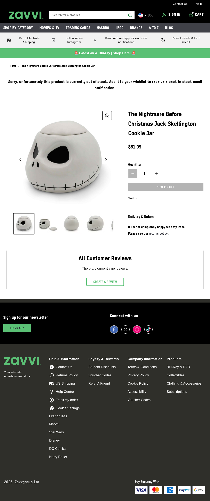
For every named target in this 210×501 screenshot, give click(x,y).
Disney (54, 440)
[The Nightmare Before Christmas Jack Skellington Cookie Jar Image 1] (23, 223)
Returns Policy (67, 375)
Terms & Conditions (142, 367)
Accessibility (137, 391)
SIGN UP (17, 328)
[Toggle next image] (106, 159)
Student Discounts (102, 367)
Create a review (105, 282)
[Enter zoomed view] (107, 115)
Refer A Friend (99, 383)
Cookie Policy (138, 383)
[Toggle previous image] (20, 159)
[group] (63, 159)
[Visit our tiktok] (148, 329)
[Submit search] (130, 15)
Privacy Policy (138, 375)
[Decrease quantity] (132, 173)
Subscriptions (177, 391)
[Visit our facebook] (114, 329)
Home (13, 65)
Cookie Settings (68, 408)
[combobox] (92, 15)
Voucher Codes (100, 375)
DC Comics (57, 448)
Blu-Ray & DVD (178, 367)
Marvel (54, 424)
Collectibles (175, 375)
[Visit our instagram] (137, 329)
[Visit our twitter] (125, 329)
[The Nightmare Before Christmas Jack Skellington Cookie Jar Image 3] (71, 223)
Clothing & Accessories (184, 383)
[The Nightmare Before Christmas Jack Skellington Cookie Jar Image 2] (47, 223)
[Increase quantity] (156, 173)
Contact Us (64, 367)
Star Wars (56, 432)
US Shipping (65, 383)
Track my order (67, 400)
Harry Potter (58, 457)
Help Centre (65, 391)
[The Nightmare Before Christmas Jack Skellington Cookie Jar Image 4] (95, 223)
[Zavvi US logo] (26, 15)
